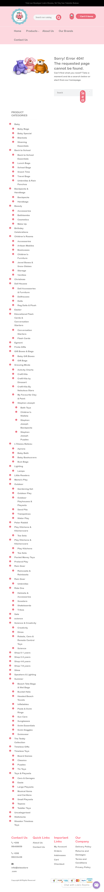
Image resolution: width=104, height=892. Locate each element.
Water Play (23, 518)
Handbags (22, 201)
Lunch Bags (23, 163)
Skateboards (24, 605)
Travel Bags (23, 176)
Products (31, 30)
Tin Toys (21, 769)
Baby (17, 124)
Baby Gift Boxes (26, 356)
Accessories (24, 211)
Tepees (21, 803)
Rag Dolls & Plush (26, 305)
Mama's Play (21, 479)
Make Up (22, 224)
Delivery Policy (83, 846)
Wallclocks (20, 817)
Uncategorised (22, 812)
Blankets (22, 138)
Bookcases (23, 250)
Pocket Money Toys (24, 557)
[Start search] (58, 17)
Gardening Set (25, 489)
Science (21, 648)
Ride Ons (19, 588)
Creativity (22, 627)
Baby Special (24, 133)
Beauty (18, 206)
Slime (17, 670)
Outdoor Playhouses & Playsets (24, 501)
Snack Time (23, 172)
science (18, 618)
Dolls (20, 301)
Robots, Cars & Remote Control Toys (25, 640)
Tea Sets (22, 535)
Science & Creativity (25, 623)
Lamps (21, 471)
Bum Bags (22, 462)
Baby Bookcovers (27, 457)
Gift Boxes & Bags (24, 351)
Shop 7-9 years (22, 666)
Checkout (59, 864)
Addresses (60, 855)
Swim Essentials (26, 725)
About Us (48, 30)
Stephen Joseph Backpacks (26, 424)
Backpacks (23, 197)
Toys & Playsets (22, 773)
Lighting (18, 466)
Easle (20, 782)
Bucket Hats (24, 692)
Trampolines (24, 514)
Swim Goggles (25, 730)
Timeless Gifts (21, 746)
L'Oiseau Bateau (23, 444)
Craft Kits (22, 374)
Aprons (21, 448)
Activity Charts (25, 370)
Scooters (22, 601)
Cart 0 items (86, 16)
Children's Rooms (23, 236)
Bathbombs (23, 215)
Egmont (18, 342)
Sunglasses (23, 721)
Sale (16, 614)
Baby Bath (23, 453)
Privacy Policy (83, 867)
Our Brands (66, 30)
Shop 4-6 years (22, 661)
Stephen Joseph (26, 403)
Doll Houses (20, 283)
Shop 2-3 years (22, 657)
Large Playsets (25, 787)
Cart (56, 859)
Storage (21, 270)
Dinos (20, 632)
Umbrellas (22, 584)
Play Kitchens (24, 548)
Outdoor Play (24, 493)
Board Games (24, 756)
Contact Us (21, 39)
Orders (58, 851)
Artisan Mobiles (25, 245)
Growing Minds (22, 365)
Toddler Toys (24, 808)
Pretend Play (21, 561)
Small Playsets (25, 799)
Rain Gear (19, 566)
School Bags (24, 167)
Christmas (19, 279)
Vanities (21, 275)
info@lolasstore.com (19, 869)
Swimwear (23, 734)
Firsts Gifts (20, 347)
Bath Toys (25, 407)
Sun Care (22, 716)
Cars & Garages (26, 778)
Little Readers (22, 475)
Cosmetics (23, 219)
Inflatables (23, 704)
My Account (60, 846)
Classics (22, 760)
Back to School (22, 150)
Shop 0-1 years (22, 652)
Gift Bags (22, 360)
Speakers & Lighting (25, 674)
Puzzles (21, 764)
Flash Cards (23, 338)
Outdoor (18, 484)
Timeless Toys (21, 751)
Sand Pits (22, 509)
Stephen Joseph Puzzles (25, 436)
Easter (18, 309)
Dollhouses (23, 296)
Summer (18, 679)
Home (17, 30)
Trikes (20, 610)
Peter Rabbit (21, 522)
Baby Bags (23, 129)
